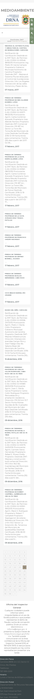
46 (10, 586)
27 (15, 571)
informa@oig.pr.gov (16, 629)
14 (24, 560)
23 (20, 567)
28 (20, 571)
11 (10, 560)
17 (15, 564)
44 (24, 582)
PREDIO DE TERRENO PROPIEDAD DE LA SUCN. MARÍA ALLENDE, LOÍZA (14, 157)
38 (20, 579)
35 (5, 579)
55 (5, 594)
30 (5, 575)
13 (19, 560)
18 (19, 564)
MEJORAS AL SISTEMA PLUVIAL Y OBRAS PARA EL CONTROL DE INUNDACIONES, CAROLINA (17, 48)
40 (5, 582)
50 (5, 590)
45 (5, 586)
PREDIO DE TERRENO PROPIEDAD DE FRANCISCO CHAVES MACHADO (15, 237)
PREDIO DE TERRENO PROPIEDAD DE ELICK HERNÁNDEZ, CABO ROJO (15, 276)
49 (24, 586)
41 (10, 582)
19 (24, 564)
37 (15, 579)
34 (24, 575)
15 (5, 564)
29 (25, 571)
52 (15, 590)
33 (20, 575)
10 (5, 560)
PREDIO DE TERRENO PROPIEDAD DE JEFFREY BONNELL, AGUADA (14, 256)
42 (15, 582)
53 (20, 590)
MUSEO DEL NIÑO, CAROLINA (16, 310)
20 (5, 567)
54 (25, 590)
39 (25, 579)
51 (10, 590)
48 (20, 586)
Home (9, 41)
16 (10, 564)
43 (20, 582)
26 (10, 571)
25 (5, 571)
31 (10, 575)
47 (15, 586)
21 (10, 567)
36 (10, 579)
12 (15, 560)
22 (15, 567)
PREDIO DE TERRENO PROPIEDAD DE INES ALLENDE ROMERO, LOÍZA (16, 100)
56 (10, 594)
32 (15, 575)
